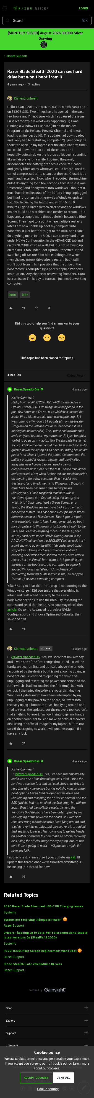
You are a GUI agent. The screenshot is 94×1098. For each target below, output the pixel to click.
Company (12, 1045)
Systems (10, 912)
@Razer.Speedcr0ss (25, 657)
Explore (10, 1020)
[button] (5, 9)
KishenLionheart (26, 98)
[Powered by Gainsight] (47, 991)
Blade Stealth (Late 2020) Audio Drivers (33, 964)
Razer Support (17, 56)
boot (12, 295)
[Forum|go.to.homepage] (30, 8)
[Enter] (7, 20)
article (11, 609)
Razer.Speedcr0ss (26, 389)
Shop (9, 1008)
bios (25, 295)
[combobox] (47, 20)
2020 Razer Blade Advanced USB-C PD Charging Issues (43, 906)
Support (11, 1033)
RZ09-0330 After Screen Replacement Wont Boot (40, 951)
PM (72, 857)
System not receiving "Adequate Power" (33, 919)
